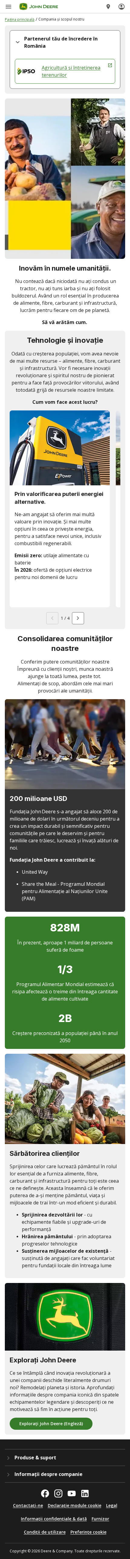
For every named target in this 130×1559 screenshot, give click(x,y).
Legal (111, 1505)
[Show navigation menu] (8, 7)
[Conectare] (121, 7)
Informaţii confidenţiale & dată (54, 1519)
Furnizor (100, 1519)
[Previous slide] (52, 618)
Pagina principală (19, 19)
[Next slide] (78, 618)
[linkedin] (85, 1493)
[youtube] (72, 1493)
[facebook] (45, 1493)
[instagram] (58, 1493)
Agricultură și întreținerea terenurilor (71, 71)
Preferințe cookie (88, 1532)
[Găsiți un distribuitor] (108, 6)
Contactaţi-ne (28, 1505)
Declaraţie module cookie (74, 1505)
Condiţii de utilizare (45, 1532)
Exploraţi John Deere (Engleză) (51, 1423)
